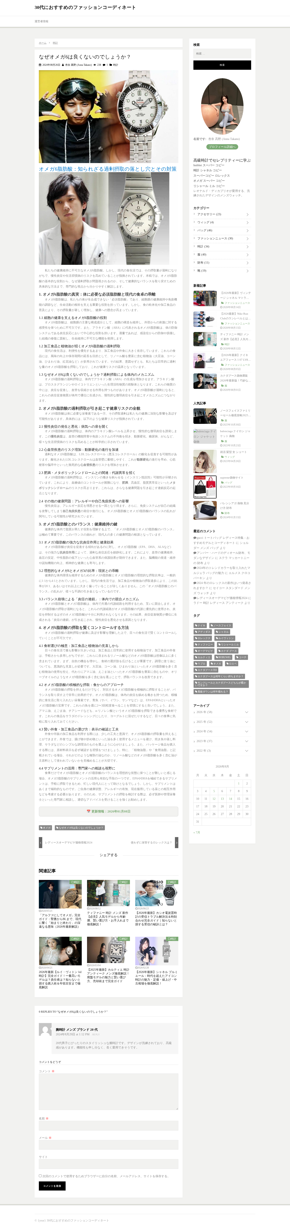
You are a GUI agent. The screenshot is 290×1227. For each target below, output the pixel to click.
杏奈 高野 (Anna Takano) (78, 64)
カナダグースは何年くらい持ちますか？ (221, 676)
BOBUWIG (224, 657)
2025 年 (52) (204, 721)
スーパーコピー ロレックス (211, 175)
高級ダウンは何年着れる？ (213, 691)
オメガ (47, 827)
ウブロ (201, 663)
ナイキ (201, 625)
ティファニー (205, 644)
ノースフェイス (222, 625)
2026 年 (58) (204, 712)
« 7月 (196, 832)
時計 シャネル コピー (207, 170)
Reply (96, 1034)
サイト (43, 1157)
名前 (44, 1118)
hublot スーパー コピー (208, 165)
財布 (203, 262)
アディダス (204, 631)
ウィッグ (205, 222)
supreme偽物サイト (232, 477)
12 (214, 798)
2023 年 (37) (204, 741)
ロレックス (204, 638)
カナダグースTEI (207, 670)
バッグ (204, 230)
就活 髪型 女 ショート (233, 452)
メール (45, 1137)
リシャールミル (230, 644)
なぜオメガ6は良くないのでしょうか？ (81, 827)
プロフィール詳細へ (222, 146)
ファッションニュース (215, 238)
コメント (47, 1071)
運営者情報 (41, 21)
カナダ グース (229, 650)
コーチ (242, 657)
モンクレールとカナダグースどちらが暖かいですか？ (220, 684)
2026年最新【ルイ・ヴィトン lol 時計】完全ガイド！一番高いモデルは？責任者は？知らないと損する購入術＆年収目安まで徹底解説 (60, 979)
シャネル (223, 631)
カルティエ (204, 657)
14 (230, 798)
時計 (115, 64)
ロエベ (233, 663)
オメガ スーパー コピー (209, 180)
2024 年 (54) (204, 731)
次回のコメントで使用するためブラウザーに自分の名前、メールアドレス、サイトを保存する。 (106, 1176)
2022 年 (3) (204, 750)
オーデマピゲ (205, 650)
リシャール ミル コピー (209, 186)
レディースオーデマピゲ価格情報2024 (222, 598)
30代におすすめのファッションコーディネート (85, 7)
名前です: (199, 139)
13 (222, 798)
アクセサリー (209, 214)
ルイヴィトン (226, 638)
